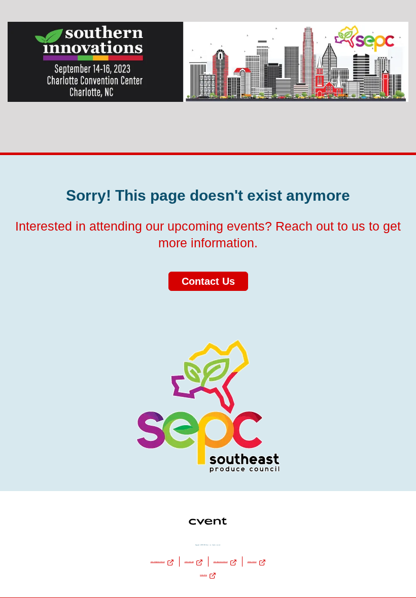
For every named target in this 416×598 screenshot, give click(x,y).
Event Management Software (158, 561)
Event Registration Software (221, 561)
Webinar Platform (252, 561)
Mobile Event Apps (189, 561)
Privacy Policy (203, 574)
